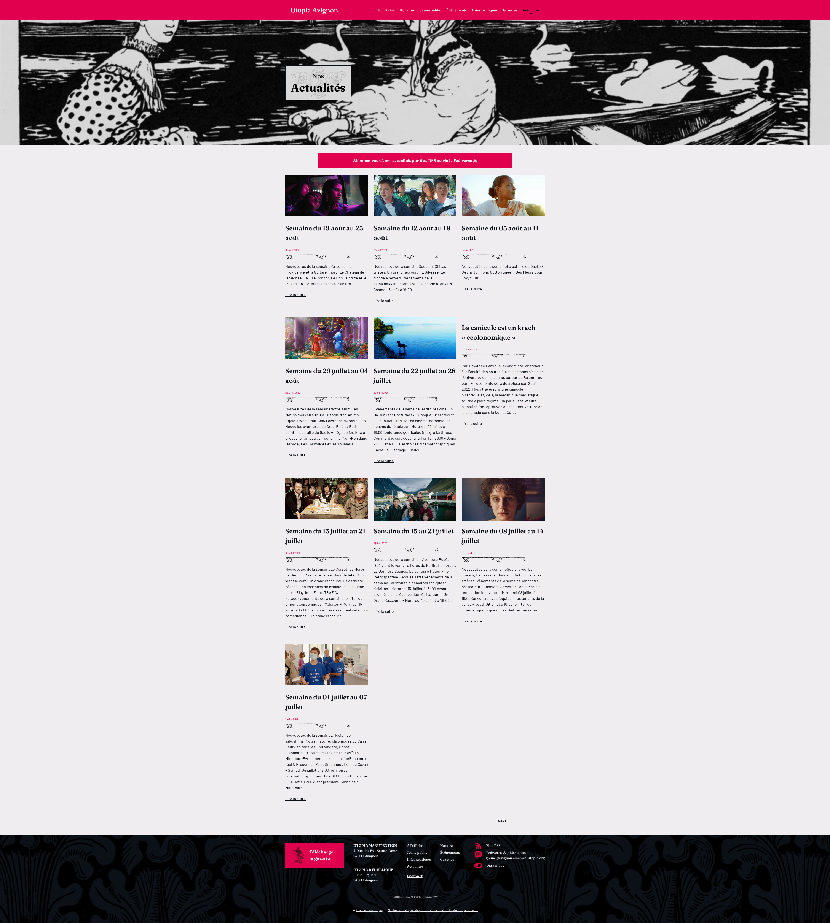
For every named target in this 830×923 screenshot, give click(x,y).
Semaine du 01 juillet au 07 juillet (326, 702)
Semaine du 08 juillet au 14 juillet (503, 536)
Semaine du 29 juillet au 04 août (326, 376)
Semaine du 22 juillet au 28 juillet (415, 376)
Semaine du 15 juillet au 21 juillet (325, 536)
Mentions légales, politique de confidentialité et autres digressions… (433, 910)
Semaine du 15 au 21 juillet (414, 531)
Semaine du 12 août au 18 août (412, 233)
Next (505, 821)
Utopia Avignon (314, 10)
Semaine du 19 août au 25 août (324, 233)
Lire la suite (295, 294)
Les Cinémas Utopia (369, 910)
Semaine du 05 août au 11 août (500, 233)
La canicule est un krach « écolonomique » (498, 332)
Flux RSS (493, 845)
